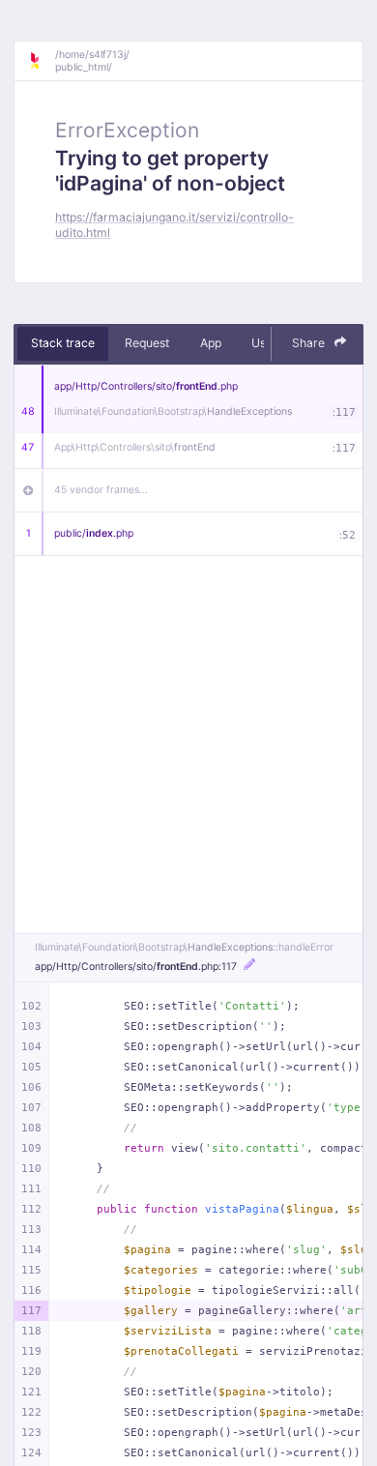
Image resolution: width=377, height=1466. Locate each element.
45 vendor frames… (101, 490)
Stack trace (63, 343)
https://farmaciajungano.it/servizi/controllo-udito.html (174, 224)
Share (310, 343)
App (210, 343)
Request (147, 343)
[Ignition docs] (41, 61)
